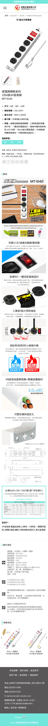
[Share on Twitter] (13, 162)
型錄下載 (13, 675)
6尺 (5, 142)
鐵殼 (20, 156)
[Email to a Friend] (17, 162)
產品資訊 (14, 16)
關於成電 (24, 670)
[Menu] (5, 7)
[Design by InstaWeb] (28, 717)
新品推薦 (13, 670)
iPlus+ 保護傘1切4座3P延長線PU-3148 (35, 653)
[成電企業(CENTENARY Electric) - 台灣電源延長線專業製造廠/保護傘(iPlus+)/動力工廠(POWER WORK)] (25, 8)
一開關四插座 (27, 154)
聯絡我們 (34, 675)
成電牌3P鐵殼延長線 (34, 16)
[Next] (42, 50)
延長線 (21, 16)
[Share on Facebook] (9, 162)
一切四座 (18, 154)
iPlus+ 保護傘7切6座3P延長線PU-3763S (12, 653)
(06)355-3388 (15, 687)
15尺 (19, 142)
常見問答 (23, 675)
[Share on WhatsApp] (4, 162)
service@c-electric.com (21, 696)
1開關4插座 (10, 154)
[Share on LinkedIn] (26, 162)
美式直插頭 (14, 156)
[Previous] (6, 50)
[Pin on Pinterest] (22, 162)
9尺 (12, 142)
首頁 (6, 16)
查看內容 (12, 635)
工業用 (6, 156)
